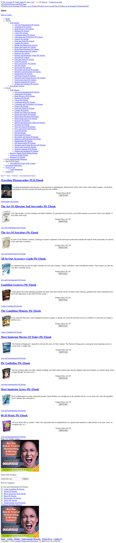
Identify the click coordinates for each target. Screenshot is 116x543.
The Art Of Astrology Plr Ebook (19, 232)
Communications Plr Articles (24, 35)
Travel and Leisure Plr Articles (25, 80)
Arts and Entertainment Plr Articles (26, 25)
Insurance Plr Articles (22, 53)
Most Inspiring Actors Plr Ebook (20, 389)
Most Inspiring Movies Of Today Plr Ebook (26, 337)
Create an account (55, 2)
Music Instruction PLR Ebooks (15, 494)
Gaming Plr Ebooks (21, 110)
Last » (18, 439)
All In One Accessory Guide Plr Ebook (23, 258)
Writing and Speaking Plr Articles (26, 84)
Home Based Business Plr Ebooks (26, 116)
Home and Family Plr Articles (25, 47)
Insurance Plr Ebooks (22, 121)
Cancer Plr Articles (21, 33)
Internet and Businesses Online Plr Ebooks (29, 123)
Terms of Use (10, 167)
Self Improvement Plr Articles (25, 76)
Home (7, 19)
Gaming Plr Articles (21, 43)
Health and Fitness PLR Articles (25, 45)
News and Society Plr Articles (25, 64)
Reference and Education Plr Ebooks (27, 139)
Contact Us (9, 172)
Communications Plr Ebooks (24, 102)
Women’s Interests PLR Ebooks (25, 149)
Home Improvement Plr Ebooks (25, 119)
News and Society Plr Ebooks (25, 129)
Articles (10, 539)
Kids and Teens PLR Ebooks (24, 127)
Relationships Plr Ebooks (23, 141)
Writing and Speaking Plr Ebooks (26, 151)
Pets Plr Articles (20, 66)
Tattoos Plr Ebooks (10, 500)
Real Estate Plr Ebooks (22, 135)
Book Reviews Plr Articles (24, 29)
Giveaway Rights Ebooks (19, 155)
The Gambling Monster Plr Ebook (21, 310)
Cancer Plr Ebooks (21, 100)
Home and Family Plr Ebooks (25, 114)
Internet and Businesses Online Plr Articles (29, 55)
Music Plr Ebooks (10, 496)
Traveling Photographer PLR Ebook (22, 180)
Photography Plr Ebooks (9, 202)
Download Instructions (13, 165)
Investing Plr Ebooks (21, 125)
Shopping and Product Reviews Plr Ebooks (30, 145)
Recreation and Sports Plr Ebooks (26, 137)
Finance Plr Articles (21, 39)
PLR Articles (14, 23)
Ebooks (8, 175)
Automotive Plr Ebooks (22, 94)
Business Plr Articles (21, 31)
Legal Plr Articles (20, 61)
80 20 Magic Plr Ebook (14, 415)
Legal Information (16, 169)
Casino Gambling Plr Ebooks (11, 306)
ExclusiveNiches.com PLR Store (26, 541)
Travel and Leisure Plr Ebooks (25, 147)
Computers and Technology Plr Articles (28, 37)
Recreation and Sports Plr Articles (26, 70)
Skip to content (6, 15)
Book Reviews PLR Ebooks (24, 96)
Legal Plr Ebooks (20, 131)
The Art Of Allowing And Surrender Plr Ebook (28, 206)
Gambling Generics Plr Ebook (18, 284)
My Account (7, 2)
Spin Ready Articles (17, 86)
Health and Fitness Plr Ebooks (25, 112)
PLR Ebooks (14, 90)
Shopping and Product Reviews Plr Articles (30, 78)
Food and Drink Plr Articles (24, 41)
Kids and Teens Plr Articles (24, 59)
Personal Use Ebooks (17, 157)
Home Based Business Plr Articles (26, 49)
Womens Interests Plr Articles (24, 82)
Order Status (19, 2)
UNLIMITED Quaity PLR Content (22, 163)
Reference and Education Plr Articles (27, 72)
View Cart (30, 2)
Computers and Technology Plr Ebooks (28, 104)
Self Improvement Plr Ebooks (25, 143)
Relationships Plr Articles (23, 74)
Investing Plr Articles (21, 57)
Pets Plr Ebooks (20, 133)
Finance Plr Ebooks (21, 106)
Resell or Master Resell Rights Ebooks (23, 153)
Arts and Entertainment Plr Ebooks (26, 92)
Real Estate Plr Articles (22, 68)
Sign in (44, 2)
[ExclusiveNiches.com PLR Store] (13, 4)
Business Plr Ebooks (21, 98)
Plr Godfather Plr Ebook (15, 363)
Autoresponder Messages (31, 539)
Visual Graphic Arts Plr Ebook (14, 503)
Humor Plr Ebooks (10, 491)
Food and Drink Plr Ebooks (24, 108)
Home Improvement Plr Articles (25, 51)
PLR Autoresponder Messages (16, 159)
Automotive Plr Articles (22, 27)
